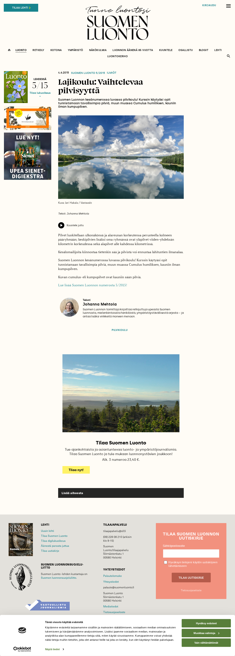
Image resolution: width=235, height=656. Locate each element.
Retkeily (38, 50)
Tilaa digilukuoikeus (53, 541)
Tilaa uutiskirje (50, 550)
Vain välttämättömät (206, 642)
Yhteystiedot (111, 581)
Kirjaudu (209, 5)
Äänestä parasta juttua (55, 546)
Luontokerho (117, 56)
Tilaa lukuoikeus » (40, 94)
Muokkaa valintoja (204, 632)
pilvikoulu (120, 330)
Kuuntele (166, 50)
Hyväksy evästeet (206, 623)
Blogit (204, 50)
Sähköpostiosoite (174, 545)
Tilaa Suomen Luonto (54, 536)
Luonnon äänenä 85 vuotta (133, 50)
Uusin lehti (47, 531)
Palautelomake (112, 576)
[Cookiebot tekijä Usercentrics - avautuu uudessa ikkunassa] (22, 649)
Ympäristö (75, 50)
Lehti (218, 50)
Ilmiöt (111, 72)
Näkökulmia (98, 50)
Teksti (86, 300)
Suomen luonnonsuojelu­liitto (58, 577)
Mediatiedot (110, 606)
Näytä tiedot (52, 649)
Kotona (56, 50)
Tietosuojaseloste (114, 612)
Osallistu (185, 50)
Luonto (20, 50)
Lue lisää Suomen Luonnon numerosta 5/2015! (92, 285)
